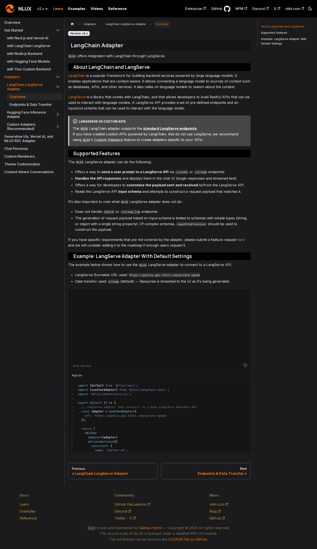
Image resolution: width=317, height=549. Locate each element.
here (241, 239)
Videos (97, 8)
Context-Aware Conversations (28, 172)
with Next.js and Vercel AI (27, 38)
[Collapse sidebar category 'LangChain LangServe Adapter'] (58, 86)
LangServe (77, 97)
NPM (239, 8)
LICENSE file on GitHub (187, 539)
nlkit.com (293, 8)
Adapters (11, 77)
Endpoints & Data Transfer (30, 104)
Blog (213, 511)
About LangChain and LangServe (282, 26)
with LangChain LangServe (28, 46)
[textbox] (159, 416)
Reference (117, 8)
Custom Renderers (19, 156)
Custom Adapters (108, 140)
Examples (76, 8)
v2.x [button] (40, 8)
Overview (12, 22)
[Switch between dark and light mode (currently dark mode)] (310, 8)
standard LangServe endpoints (170, 128)
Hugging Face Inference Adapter (26, 114)
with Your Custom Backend (29, 69)
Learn (58, 8)
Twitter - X (123, 518)
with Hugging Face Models (28, 61)
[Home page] (72, 24)
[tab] (79, 375)
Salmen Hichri (150, 528)
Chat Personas (16, 148)
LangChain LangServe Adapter (25, 86)
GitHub (216, 8)
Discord (258, 8)
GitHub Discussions (130, 504)
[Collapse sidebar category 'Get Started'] (58, 30)
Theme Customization (22, 164)
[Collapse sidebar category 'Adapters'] (58, 76)
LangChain (76, 75)
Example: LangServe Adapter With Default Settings (283, 41)
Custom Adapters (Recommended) (21, 126)
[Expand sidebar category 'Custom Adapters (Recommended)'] (58, 126)
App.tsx (77, 375)
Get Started (13, 30)
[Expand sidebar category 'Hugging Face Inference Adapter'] (58, 114)
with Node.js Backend (24, 53)
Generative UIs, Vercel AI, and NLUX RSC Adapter (28, 138)
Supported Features (274, 32)
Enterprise (193, 8)
